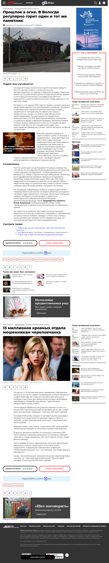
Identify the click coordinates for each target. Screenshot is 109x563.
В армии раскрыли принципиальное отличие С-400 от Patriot (92, 397)
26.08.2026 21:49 (8, 324)
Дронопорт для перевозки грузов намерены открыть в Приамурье (91, 173)
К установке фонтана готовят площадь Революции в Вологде (89, 58)
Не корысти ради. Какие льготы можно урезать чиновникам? (56, 275)
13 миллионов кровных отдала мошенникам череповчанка (89, 76)
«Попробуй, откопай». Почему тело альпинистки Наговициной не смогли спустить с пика (93, 358)
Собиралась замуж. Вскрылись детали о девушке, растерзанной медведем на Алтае (92, 127)
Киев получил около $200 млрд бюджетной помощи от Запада (91, 166)
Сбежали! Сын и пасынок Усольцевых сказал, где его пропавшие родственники (93, 336)
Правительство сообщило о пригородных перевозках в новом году (23, 290)
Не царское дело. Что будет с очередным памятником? (42, 232)
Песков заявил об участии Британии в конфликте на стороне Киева (92, 145)
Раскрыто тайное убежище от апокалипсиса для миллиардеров (91, 369)
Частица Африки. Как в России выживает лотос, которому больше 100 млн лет (93, 329)
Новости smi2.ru (10, 318)
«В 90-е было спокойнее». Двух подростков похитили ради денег (92, 112)
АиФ (19, 73)
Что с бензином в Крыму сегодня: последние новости (91, 383)
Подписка (61, 526)
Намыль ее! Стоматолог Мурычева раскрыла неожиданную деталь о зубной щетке (92, 106)
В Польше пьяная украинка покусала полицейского (92, 159)
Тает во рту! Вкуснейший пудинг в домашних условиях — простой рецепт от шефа (92, 120)
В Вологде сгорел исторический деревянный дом (40, 235)
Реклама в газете (35, 526)
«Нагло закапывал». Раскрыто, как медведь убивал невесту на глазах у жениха (93, 351)
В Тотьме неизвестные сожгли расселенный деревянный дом (22, 282)
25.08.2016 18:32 (8, 8)
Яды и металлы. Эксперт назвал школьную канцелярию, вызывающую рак (91, 344)
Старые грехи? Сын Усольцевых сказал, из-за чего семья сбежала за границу (93, 134)
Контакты (23, 526)
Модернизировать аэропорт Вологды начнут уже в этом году (89, 93)
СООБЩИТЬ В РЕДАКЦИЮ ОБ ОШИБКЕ (94, 526)
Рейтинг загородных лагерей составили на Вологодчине (89, 67)
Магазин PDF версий (73, 526)
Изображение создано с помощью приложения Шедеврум (22, 382)
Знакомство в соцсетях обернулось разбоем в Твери (92, 376)
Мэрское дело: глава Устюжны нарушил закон (22, 275)
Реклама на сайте (49, 526)
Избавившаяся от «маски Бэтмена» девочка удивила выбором (92, 390)
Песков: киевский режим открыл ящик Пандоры (91, 152)
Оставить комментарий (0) (54, 243)
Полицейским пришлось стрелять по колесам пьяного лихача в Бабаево (89, 84)
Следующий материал (37, 557)
